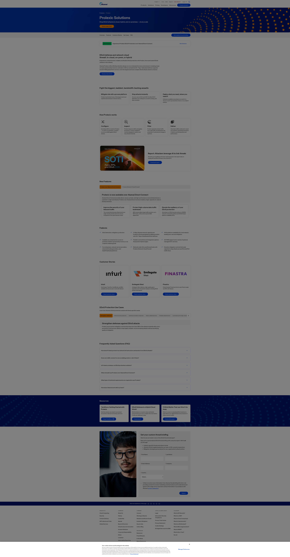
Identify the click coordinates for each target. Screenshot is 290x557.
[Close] (189, 544)
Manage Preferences (184, 549)
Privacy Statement (134, 554)
